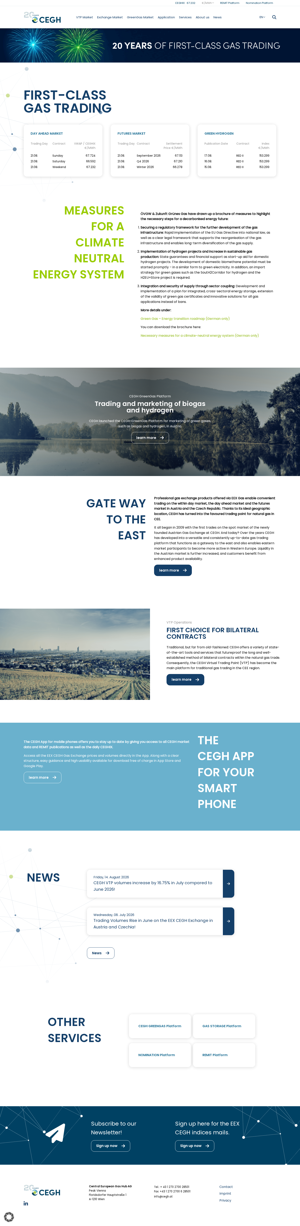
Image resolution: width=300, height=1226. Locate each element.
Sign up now (106, 1145)
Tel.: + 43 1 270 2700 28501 (171, 1187)
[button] (9, 1217)
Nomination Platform (259, 3)
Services (185, 17)
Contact (226, 1186)
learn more (146, 437)
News (217, 17)
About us (202, 17)
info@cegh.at (163, 1197)
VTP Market (84, 17)
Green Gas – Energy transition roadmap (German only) (185, 318)
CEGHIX (185, 3)
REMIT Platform (229, 3)
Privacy (225, 1200)
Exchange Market (110, 17)
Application (166, 17)
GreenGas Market (140, 17)
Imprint (225, 1193)
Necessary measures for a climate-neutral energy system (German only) (200, 335)
